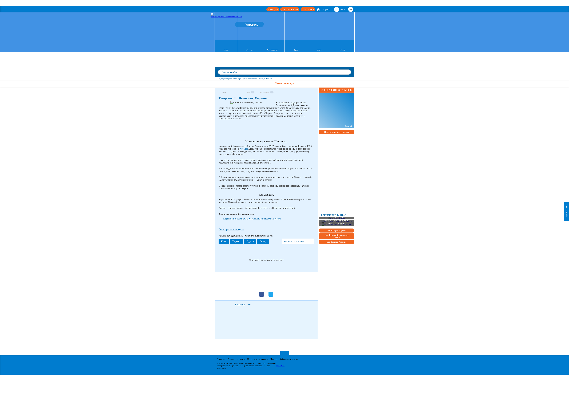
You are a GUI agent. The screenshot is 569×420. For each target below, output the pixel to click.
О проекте (221, 359)
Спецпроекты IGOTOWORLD (336, 90)
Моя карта (273, 9)
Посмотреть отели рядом (231, 229)
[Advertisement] (272, 130)
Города (249, 50)
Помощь (273, 359)
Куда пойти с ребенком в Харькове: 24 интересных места (252, 218)
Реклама (231, 359)
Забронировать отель (289, 359)
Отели (319, 50)
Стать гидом (308, 9)
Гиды (226, 50)
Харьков (244, 149)
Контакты (241, 359)
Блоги (343, 50)
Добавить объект (290, 9)
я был (248, 92)
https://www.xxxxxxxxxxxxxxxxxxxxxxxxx (336, 106)
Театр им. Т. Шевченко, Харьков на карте (335, 120)
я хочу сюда (264, 92)
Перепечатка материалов (257, 359)
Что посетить (272, 50)
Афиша (326, 9)
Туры (296, 50)
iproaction (280, 366)
